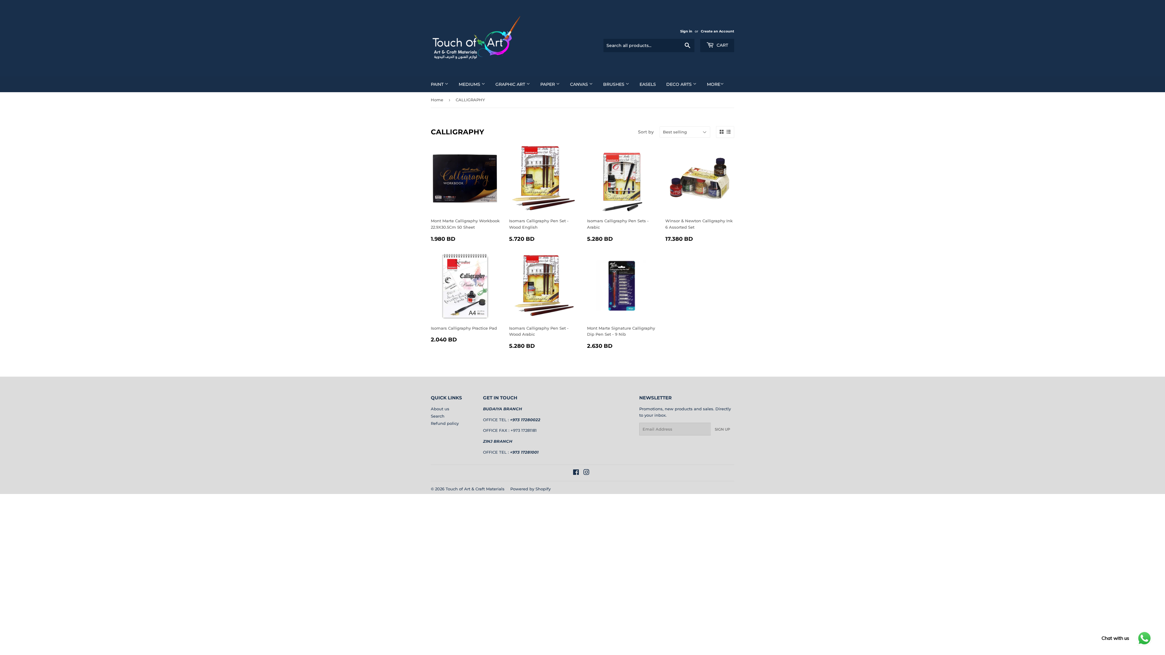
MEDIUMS (470, 84)
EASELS (648, 84)
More (713, 84)
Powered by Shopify (530, 488)
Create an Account (717, 31)
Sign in (686, 31)
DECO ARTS (679, 84)
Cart (721, 45)
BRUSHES (614, 84)
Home (437, 99)
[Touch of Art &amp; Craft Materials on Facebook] (576, 473)
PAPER (548, 84)
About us (440, 408)
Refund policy (445, 423)
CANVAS (579, 84)
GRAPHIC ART (510, 84)
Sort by (646, 132)
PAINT (438, 84)
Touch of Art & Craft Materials (475, 488)
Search (437, 416)
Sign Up (722, 429)
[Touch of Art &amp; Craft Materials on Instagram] (586, 473)
